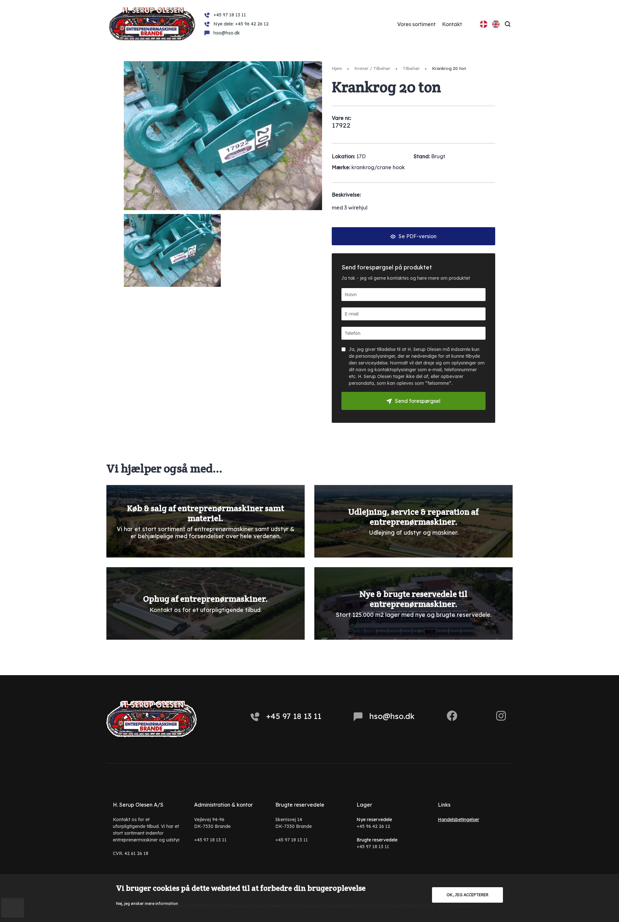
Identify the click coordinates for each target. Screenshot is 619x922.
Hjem (337, 68)
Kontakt (452, 24)
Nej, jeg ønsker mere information (147, 903)
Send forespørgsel (417, 401)
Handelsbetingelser (458, 819)
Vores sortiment (416, 24)
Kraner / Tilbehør (372, 68)
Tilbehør (411, 68)
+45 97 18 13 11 (293, 716)
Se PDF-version (417, 236)
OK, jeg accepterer (467, 894)
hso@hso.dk (392, 716)
